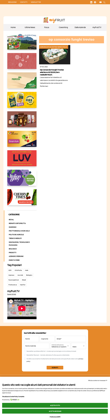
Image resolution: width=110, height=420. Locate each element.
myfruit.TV (96, 27)
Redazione (12, 2)
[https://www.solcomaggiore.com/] (22, 62)
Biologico (13, 249)
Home (13, 27)
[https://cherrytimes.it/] (22, 199)
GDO (9, 270)
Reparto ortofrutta (17, 223)
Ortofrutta (18, 270)
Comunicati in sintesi (48, 47)
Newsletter (36, 2)
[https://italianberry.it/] (22, 179)
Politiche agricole (16, 235)
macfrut (22, 285)
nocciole (20, 275)
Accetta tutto (55, 405)
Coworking (63, 27)
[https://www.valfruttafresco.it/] (22, 82)
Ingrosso (12, 227)
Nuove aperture (13, 280)
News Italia (62, 47)
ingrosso (11, 275)
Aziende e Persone (16, 256)
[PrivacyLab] (14, 400)
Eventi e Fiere (14, 260)
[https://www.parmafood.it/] (22, 101)
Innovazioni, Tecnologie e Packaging (19, 243)
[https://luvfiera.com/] (22, 160)
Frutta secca (12, 285)
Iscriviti (55, 368)
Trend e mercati (15, 238)
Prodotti (12, 252)
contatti (23, 2)
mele (26, 270)
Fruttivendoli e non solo (19, 231)
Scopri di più (11, 294)
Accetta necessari (55, 411)
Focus (46, 27)
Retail (11, 220)
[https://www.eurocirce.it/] (22, 43)
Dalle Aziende (80, 27)
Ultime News (30, 27)
